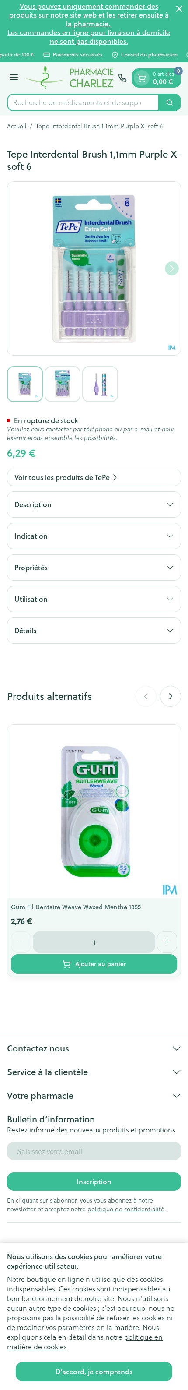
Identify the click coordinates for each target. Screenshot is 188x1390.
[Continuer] (172, 268)
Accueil (17, 126)
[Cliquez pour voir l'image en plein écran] (94, 268)
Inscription (94, 1181)
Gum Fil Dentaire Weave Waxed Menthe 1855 (76, 907)
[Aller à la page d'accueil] (69, 78)
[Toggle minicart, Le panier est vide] (142, 78)
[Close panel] (179, 9)
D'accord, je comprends (94, 1371)
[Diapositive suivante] (170, 696)
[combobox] (83, 102)
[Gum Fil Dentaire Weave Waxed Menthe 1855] (94, 811)
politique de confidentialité (125, 1209)
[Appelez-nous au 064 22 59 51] (122, 78)
